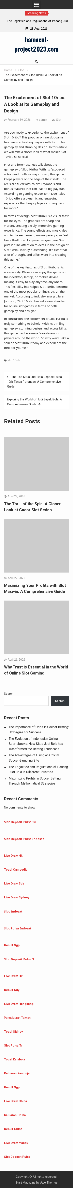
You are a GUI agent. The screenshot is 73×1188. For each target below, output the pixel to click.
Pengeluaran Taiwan (17, 1018)
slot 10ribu (14, 360)
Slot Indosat (13, 911)
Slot (58, 119)
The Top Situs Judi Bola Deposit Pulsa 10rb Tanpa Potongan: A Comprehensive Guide (34, 381)
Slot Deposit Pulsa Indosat (24, 839)
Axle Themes (49, 1182)
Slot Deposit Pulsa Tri (20, 822)
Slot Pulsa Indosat (17, 928)
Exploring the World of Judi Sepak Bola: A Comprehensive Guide (34, 402)
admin (43, 119)
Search (8, 693)
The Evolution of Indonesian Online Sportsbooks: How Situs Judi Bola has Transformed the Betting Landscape (36, 744)
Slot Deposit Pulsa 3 (19, 959)
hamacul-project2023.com (36, 44)
